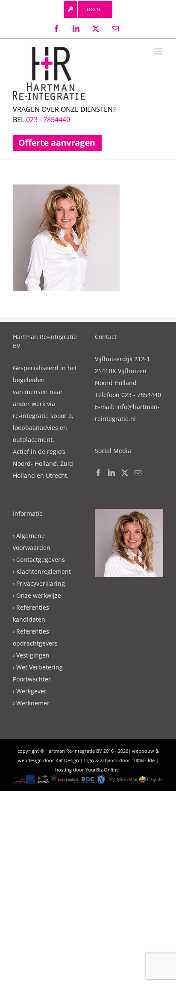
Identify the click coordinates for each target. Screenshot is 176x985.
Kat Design (67, 760)
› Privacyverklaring (39, 583)
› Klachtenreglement (42, 571)
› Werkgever (30, 691)
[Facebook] (98, 472)
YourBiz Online (102, 769)
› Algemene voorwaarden (31, 542)
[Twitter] (124, 472)
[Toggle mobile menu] (158, 51)
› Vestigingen (31, 655)
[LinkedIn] (111, 472)
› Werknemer (31, 703)
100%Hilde (143, 760)
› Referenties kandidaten (31, 613)
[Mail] (138, 472)
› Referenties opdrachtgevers (35, 637)
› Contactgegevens (39, 559)
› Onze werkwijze (37, 595)
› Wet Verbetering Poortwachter (38, 673)
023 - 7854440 (48, 119)
